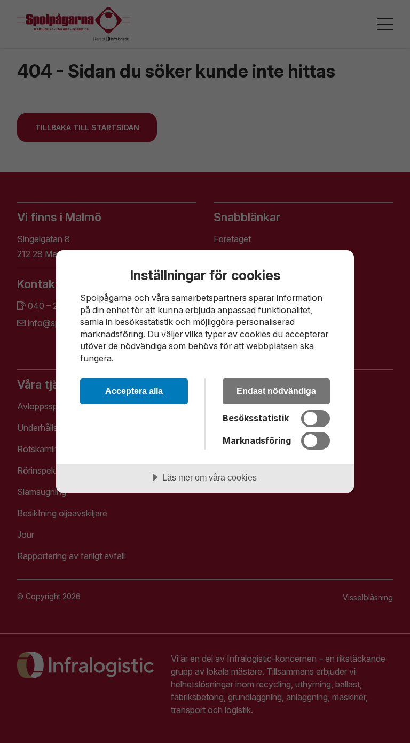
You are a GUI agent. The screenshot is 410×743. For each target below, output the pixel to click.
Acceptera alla (134, 391)
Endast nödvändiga (276, 391)
